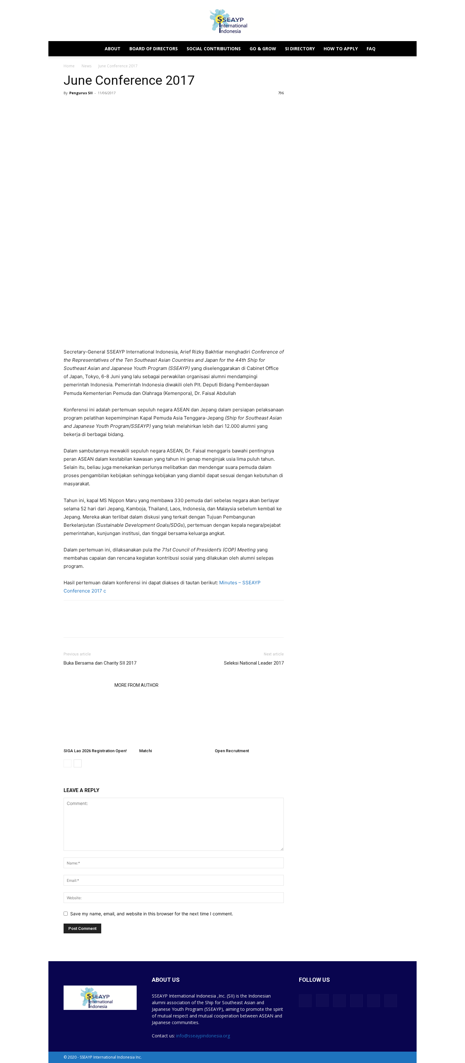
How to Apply (341, 49)
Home (69, 66)
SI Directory (300, 49)
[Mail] (356, 1000)
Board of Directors (153, 49)
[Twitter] (84, 624)
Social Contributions (214, 49)
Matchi (145, 750)
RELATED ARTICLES (87, 685)
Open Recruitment (232, 750)
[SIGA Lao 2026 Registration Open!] (98, 722)
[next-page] (78, 763)
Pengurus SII (81, 92)
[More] (114, 624)
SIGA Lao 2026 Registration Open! (95, 750)
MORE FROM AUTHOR (136, 685)
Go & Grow (263, 49)
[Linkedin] (99, 624)
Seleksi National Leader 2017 (254, 663)
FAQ (371, 49)
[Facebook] (70, 624)
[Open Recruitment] (249, 722)
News (86, 66)
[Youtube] (390, 1000)
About (113, 49)
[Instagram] (322, 1000)
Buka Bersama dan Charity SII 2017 (100, 663)
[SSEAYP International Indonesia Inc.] (232, 21)
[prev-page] (67, 763)
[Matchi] (173, 722)
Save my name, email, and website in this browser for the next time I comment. (151, 913)
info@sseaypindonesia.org (203, 1036)
